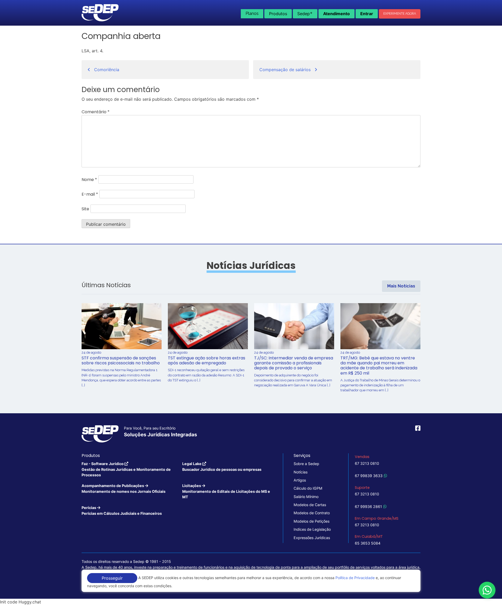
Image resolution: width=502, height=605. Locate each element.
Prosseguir (112, 578)
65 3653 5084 (367, 543)
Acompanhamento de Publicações (124, 488)
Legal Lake (221, 466)
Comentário (96, 112)
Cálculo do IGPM (308, 488)
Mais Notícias (401, 286)
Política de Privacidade (355, 577)
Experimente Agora (399, 13)
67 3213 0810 (367, 463)
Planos (252, 13)
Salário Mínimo (306, 496)
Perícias (122, 510)
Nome (89, 180)
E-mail (90, 194)
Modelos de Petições (311, 521)
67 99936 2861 (368, 506)
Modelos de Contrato (312, 513)
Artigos (300, 480)
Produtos (278, 13)
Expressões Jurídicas (312, 537)
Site (85, 209)
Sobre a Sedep (306, 463)
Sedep (305, 13)
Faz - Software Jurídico (126, 469)
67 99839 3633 (369, 475)
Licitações (226, 491)
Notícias (300, 472)
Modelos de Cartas (310, 504)
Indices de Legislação (312, 529)
